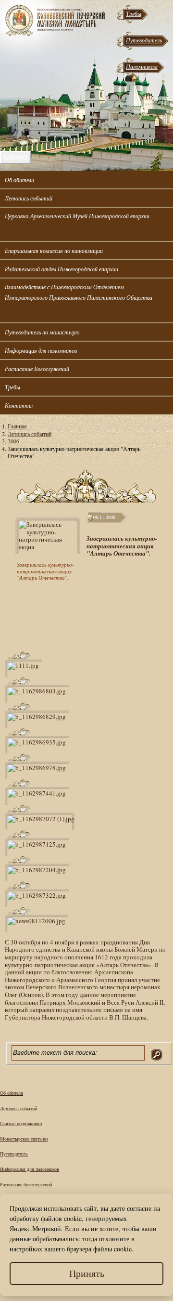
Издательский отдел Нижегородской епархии (61, 269)
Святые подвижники (21, 1123)
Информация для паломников (41, 350)
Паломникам (142, 66)
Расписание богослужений (26, 1184)
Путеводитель (144, 40)
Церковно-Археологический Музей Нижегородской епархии (77, 216)
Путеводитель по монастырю (42, 332)
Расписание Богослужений (37, 368)
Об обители (19, 180)
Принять (86, 1273)
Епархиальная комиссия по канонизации (54, 250)
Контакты (19, 405)
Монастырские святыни (24, 1138)
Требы (133, 13)
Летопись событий (28, 198)
